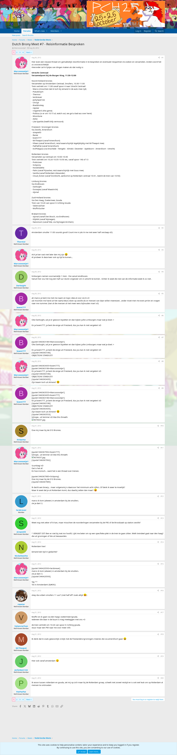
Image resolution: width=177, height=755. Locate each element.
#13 (162, 518)
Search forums (27, 35)
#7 (163, 337)
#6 (163, 315)
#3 (163, 250)
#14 (162, 542)
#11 (162, 448)
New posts (16, 35)
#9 (163, 388)
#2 (163, 228)
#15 (162, 564)
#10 (162, 426)
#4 (163, 272)
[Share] (159, 57)
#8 (163, 361)
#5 (163, 293)
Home (16, 31)
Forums (27, 31)
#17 (162, 612)
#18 (162, 634)
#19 (162, 656)
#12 (162, 496)
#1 (163, 57)
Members (55, 31)
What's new (39, 31)
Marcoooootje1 (20, 48)
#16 (162, 590)
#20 (162, 678)
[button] (47, 31)
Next (28, 52)
